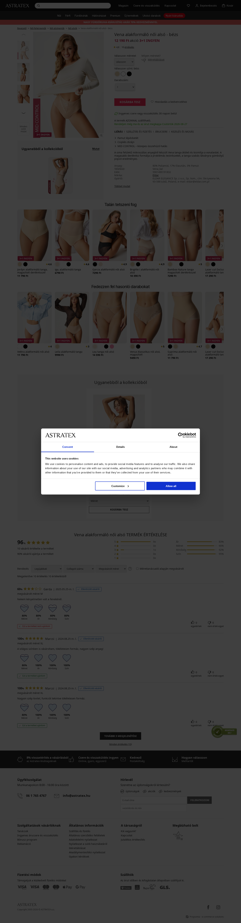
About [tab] (173, 446)
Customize (118, 485)
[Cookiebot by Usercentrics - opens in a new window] (180, 435)
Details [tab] (120, 446)
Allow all (171, 485)
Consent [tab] (67, 446)
